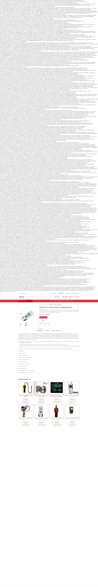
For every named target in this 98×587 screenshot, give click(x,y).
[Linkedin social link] (55, 293)
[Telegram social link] (48, 323)
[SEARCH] (50, 297)
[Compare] (32, 383)
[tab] (40, 330)
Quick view (32, 385)
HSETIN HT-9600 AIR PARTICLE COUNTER (72, 395)
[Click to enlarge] (20, 319)
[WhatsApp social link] (47, 323)
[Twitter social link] (43, 323)
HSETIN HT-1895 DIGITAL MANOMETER (41, 418)
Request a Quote (43, 317)
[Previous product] (76, 304)
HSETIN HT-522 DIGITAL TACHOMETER (56, 418)
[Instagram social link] (53, 293)
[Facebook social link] (52, 293)
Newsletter (61, 293)
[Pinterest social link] (44, 323)
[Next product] (78, 304)
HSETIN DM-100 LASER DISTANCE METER (72, 418)
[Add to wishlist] (32, 388)
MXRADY (21, 297)
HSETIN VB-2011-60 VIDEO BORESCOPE (26, 418)
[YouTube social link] (54, 293)
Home (40, 304)
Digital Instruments (45, 304)
